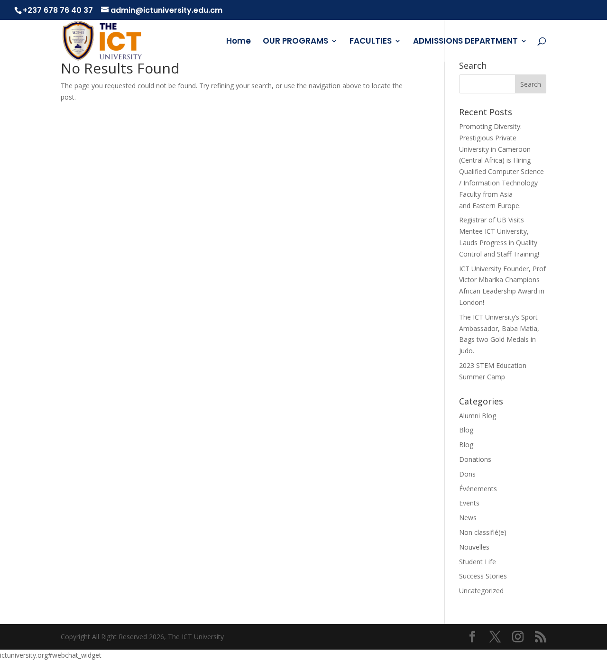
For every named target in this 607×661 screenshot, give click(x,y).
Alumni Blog (477, 415)
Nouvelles (474, 546)
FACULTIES (370, 41)
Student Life (477, 561)
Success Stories (483, 575)
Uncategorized (481, 590)
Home (238, 41)
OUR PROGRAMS (295, 41)
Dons (467, 473)
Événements (478, 488)
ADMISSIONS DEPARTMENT (465, 41)
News (468, 517)
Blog (466, 429)
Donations (475, 459)
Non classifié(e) (482, 532)
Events (469, 502)
